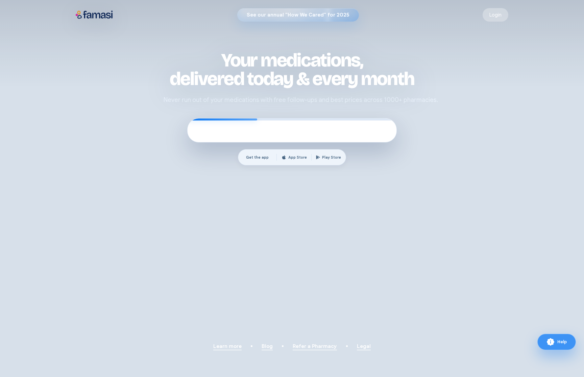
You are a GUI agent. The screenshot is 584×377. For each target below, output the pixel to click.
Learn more (227, 346)
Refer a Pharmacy (315, 346)
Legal (364, 346)
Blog (267, 346)
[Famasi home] (94, 14)
